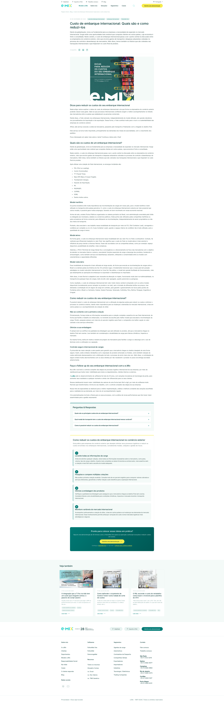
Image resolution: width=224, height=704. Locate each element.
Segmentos (114, 6)
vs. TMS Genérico (93, 678)
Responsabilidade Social (69, 661)
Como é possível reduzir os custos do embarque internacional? (97, 425)
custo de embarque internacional (96, 19)
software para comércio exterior (123, 545)
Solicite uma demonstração (152, 6)
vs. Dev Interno (92, 675)
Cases (124, 6)
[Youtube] (68, 686)
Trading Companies (120, 675)
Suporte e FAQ (78, 1)
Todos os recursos (94, 665)
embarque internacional (113, 19)
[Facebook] (87, 49)
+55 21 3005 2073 (146, 672)
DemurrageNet (92, 654)
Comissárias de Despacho (122, 654)
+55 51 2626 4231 (146, 682)
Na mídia (64, 664)
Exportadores (118, 661)
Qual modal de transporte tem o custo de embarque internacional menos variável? (103, 419)
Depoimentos (65, 654)
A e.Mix (63, 647)
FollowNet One (125, 19)
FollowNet (91, 651)
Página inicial (65, 12)
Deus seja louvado (77, 700)
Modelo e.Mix (83, 6)
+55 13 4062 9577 (146, 662)
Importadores (118, 664)
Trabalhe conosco (93, 1)
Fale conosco (144, 647)
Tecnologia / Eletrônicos (122, 671)
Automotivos (118, 651)
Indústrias (117, 668)
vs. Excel (90, 671)
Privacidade (65, 700)
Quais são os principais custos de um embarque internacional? (96, 413)
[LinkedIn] (83, 49)
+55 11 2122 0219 (146, 657)
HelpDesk (66, 1)
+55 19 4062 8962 (146, 667)
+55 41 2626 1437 (146, 677)
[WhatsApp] (79, 49)
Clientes (63, 651)
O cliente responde (67, 671)
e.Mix (73, 376)
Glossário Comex (93, 668)
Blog (105, 1)
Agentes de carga (119, 647)
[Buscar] (134, 6)
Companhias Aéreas (120, 658)
